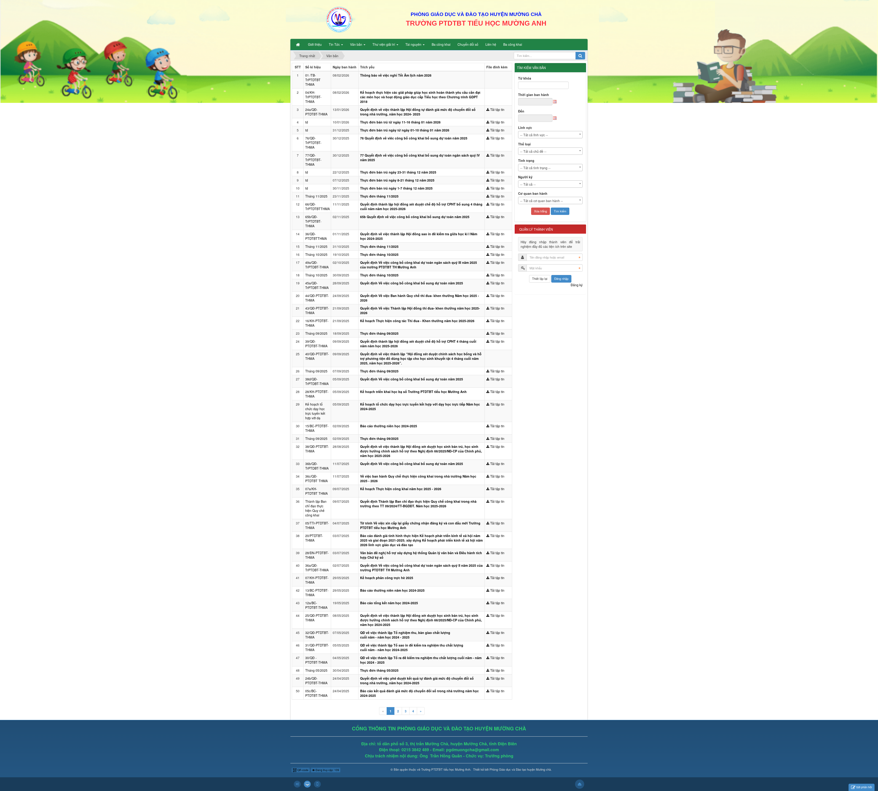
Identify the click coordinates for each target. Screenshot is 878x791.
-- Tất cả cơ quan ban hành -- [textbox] (541, 200)
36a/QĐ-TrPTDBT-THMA (317, 567)
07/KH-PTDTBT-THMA (317, 580)
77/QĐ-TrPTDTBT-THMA (313, 160)
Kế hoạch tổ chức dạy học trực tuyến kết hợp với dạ (315, 411)
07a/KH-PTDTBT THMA (316, 491)
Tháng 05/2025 (316, 670)
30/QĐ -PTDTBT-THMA (316, 660)
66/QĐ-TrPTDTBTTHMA (317, 206)
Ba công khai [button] (441, 44)
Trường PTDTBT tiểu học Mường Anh (445, 769)
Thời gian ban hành (533, 94)
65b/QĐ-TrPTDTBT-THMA (313, 221)
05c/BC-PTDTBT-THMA (316, 693)
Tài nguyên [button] (413, 44)
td (306, 122)
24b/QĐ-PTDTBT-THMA (316, 680)
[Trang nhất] (298, 44)
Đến (521, 111)
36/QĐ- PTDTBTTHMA (316, 236)
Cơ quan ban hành (532, 193)
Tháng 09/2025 (316, 333)
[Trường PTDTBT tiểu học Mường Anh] (339, 19)
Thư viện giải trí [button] (384, 44)
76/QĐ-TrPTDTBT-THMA (313, 143)
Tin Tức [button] (335, 44)
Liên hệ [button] (490, 44)
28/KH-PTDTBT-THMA (317, 393)
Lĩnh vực (525, 127)
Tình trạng (526, 160)
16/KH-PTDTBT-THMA (317, 323)
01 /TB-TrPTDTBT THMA (313, 80)
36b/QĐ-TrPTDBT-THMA (317, 465)
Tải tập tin (496, 109)
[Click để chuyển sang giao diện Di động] (317, 784)
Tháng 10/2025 (316, 254)
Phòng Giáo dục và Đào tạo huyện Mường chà (520, 769)
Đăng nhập (561, 278)
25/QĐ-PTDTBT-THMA (317, 617)
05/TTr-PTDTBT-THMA (317, 525)
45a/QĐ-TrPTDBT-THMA (317, 285)
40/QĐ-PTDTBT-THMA (317, 356)
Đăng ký (577, 285)
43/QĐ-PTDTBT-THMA (317, 310)
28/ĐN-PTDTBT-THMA (317, 555)
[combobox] (550, 134)
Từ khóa (524, 78)
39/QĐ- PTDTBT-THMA (316, 343)
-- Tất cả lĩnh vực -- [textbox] (534, 135)
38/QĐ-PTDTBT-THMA (317, 448)
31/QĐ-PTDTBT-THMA (317, 647)
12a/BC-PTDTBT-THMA (316, 605)
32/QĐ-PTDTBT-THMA (317, 634)
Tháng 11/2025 (316, 196)
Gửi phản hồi (864, 787)
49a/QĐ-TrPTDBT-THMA (317, 264)
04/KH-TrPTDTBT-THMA (313, 97)
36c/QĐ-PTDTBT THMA (316, 478)
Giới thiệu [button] (315, 44)
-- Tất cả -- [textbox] (528, 184)
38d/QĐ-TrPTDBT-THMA (317, 381)
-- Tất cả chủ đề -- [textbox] (533, 151)
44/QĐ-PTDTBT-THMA (317, 297)
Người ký (525, 177)
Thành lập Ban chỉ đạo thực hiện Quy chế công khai (316, 508)
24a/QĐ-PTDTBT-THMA (316, 111)
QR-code (302, 770)
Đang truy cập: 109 (327, 770)
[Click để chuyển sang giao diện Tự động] (297, 784)
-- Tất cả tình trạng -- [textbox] (535, 168)
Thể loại (524, 144)
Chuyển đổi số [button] (468, 44)
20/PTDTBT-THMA (314, 537)
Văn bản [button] (356, 44)
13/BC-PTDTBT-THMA (317, 592)
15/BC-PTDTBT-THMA (317, 428)
